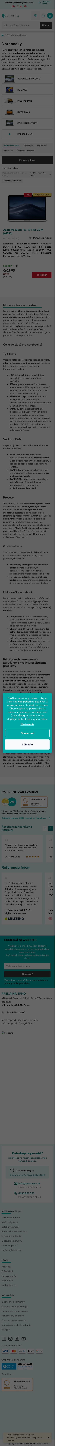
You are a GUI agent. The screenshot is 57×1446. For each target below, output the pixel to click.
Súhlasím (27, 744)
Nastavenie (27, 724)
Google (22, 715)
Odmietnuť (27, 733)
